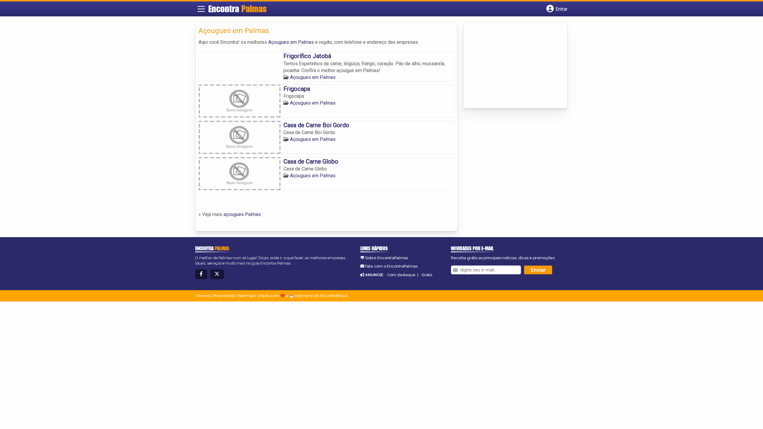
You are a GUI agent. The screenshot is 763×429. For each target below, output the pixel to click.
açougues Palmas (242, 214)
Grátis (426, 275)
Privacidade (224, 295)
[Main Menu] (201, 9)
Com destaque (401, 275)
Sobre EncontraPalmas (386, 258)
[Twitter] (217, 274)
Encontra (237, 8)
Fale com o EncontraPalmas (391, 266)
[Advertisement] (511, 66)
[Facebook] (201, 274)
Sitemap (246, 295)
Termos (202, 295)
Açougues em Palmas (291, 42)
